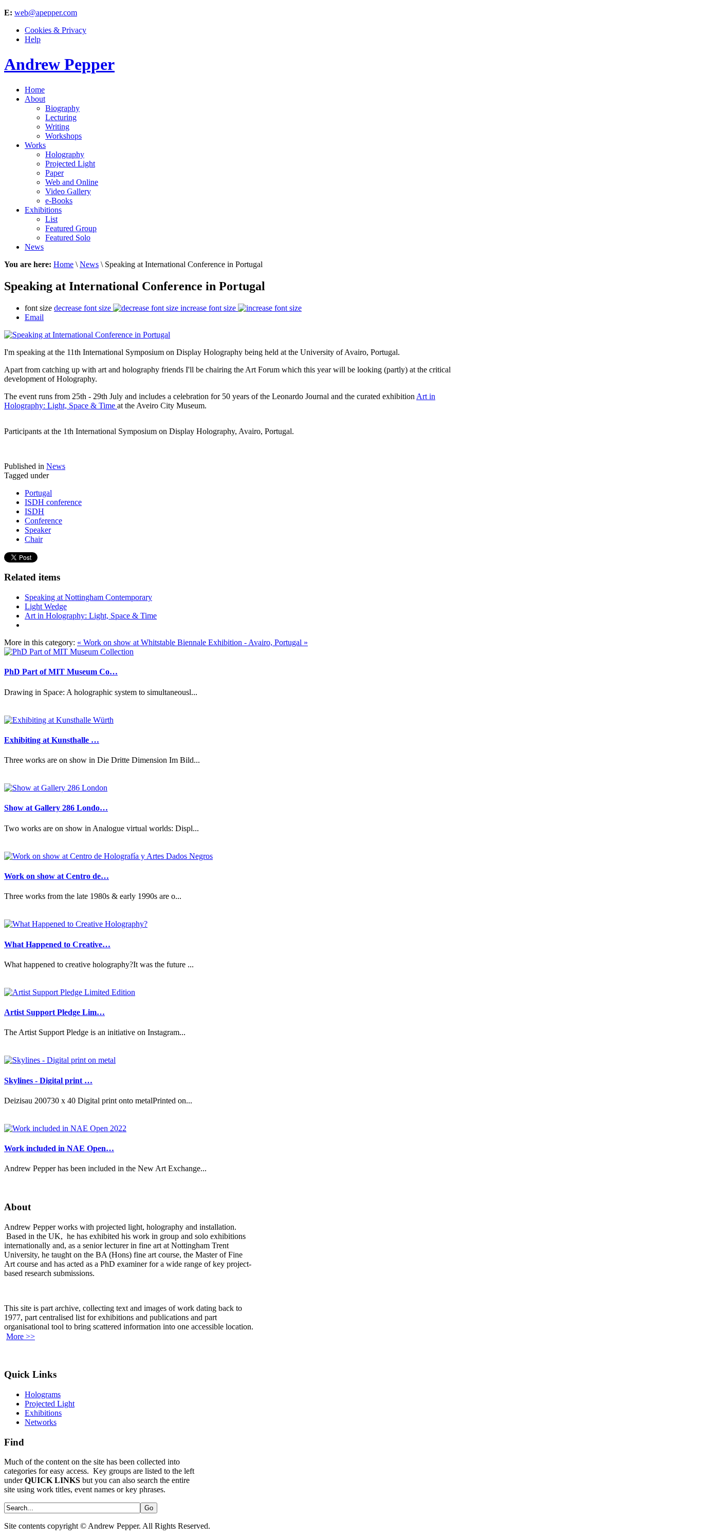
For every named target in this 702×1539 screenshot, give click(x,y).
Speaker (38, 529)
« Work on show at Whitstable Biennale (142, 642)
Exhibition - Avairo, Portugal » (258, 642)
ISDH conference (53, 502)
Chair (34, 539)
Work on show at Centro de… (56, 876)
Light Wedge (46, 606)
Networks (41, 1422)
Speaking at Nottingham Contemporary (88, 597)
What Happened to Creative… (57, 944)
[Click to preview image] (87, 334)
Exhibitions (43, 1413)
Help (33, 39)
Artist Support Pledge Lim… (54, 1012)
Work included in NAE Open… (59, 1148)
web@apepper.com (45, 12)
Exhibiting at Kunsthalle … (51, 740)
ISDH (34, 511)
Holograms (43, 1394)
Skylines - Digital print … (48, 1080)
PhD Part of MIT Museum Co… (61, 671)
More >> (20, 1336)
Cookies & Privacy (55, 30)
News (89, 264)
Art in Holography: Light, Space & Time (91, 615)
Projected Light (50, 1403)
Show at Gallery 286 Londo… (56, 807)
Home (63, 264)
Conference (43, 520)
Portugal (38, 493)
